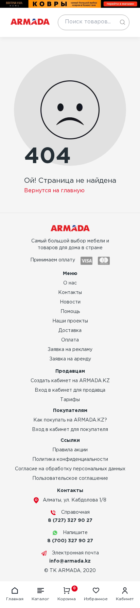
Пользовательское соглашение (70, 478)
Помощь (70, 312)
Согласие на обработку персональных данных (70, 469)
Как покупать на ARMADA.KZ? (70, 420)
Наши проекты (70, 321)
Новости (70, 302)
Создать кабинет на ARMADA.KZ (70, 381)
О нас (70, 283)
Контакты (70, 293)
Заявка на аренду (70, 359)
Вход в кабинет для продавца (70, 390)
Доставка (70, 331)
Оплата (70, 340)
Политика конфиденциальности (70, 459)
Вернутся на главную (54, 190)
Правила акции (70, 450)
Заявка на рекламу (70, 350)
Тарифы (70, 400)
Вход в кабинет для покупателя (70, 430)
